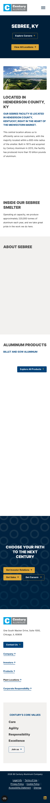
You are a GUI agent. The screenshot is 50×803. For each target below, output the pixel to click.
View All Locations (23, 47)
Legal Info (17, 780)
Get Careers (32, 577)
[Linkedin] (45, 797)
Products (8, 671)
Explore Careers (23, 35)
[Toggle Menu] (43, 7)
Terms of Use (31, 780)
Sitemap (37, 788)
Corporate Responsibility (16, 688)
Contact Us (12, 644)
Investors (8, 662)
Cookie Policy (33, 784)
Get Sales (11, 577)
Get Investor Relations (17, 570)
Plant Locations (11, 679)
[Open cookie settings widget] (4, 798)
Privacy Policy (17, 784)
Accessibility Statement (20, 788)
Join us (15, 749)
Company (8, 653)
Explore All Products (30, 369)
